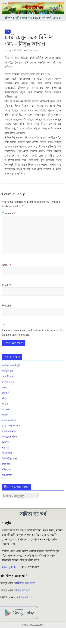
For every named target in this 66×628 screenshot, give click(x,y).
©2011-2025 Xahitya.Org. (33, 625)
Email (6, 285)
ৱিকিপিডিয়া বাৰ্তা (9, 459)
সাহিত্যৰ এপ (7, 371)
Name (6, 265)
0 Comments (32, 50)
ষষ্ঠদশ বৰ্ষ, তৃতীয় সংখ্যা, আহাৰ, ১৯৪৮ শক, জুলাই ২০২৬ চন (33, 18)
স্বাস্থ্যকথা (6, 409)
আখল (4, 387)
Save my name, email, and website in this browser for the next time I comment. (32, 333)
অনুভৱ (5, 404)
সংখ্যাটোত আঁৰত (9, 437)
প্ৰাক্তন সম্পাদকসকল (11, 426)
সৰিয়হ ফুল (6, 470)
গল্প (7, 31)
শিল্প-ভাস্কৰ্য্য (7, 475)
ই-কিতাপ (6, 442)
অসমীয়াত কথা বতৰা (25, 583)
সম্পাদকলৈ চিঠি (9, 420)
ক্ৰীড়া (4, 398)
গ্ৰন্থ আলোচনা (8, 382)
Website (6, 306)
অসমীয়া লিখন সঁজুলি (11, 365)
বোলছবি (5, 393)
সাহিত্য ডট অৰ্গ (22, 590)
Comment (8, 213)
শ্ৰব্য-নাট (5, 448)
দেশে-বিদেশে (7, 376)
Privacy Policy (10, 567)
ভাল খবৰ (6, 464)
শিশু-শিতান (7, 453)
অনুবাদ (5, 415)
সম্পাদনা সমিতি (9, 431)
